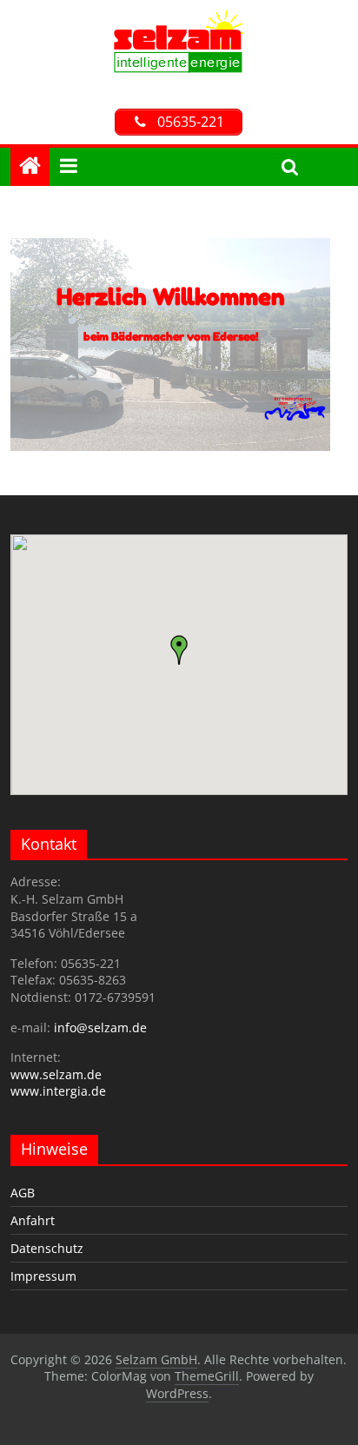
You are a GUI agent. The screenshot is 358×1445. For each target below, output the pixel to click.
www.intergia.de (58, 1091)
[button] (179, 650)
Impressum (43, 1276)
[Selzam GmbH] (178, 19)
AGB (22, 1192)
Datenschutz (46, 1248)
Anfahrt (32, 1220)
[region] (178, 344)
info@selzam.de (100, 1027)
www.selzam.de (56, 1074)
